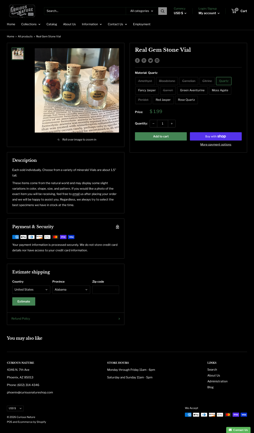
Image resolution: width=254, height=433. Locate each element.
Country (17, 281)
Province (58, 281)
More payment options (215, 144)
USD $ (12, 408)
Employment (141, 24)
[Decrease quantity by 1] (153, 123)
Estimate (23, 301)
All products (25, 36)
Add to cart (161, 136)
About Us (69, 24)
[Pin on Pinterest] (144, 60)
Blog (210, 387)
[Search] (162, 11)
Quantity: (141, 123)
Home (11, 24)
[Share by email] (157, 60)
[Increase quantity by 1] (171, 123)
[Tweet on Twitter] (150, 60)
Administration (217, 381)
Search (212, 369)
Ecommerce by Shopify (32, 421)
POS (9, 421)
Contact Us (115, 24)
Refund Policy (20, 318)
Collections (29, 24)
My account (208, 13)
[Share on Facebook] (137, 60)
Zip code (98, 281)
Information (90, 24)
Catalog (51, 24)
